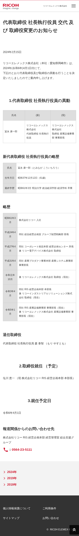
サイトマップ (11, 518)
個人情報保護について (16, 508)
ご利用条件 (49, 508)
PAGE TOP (74, 530)
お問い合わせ (50, 518)
